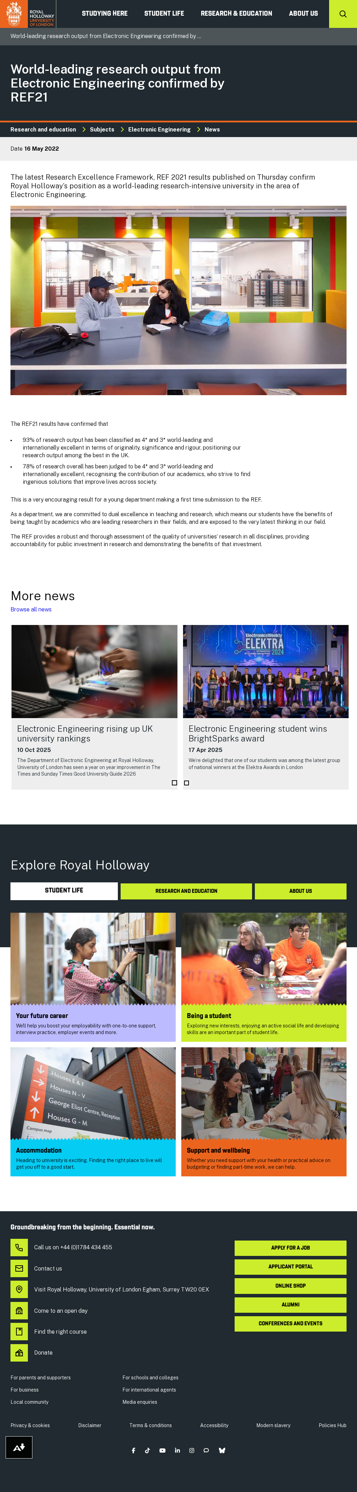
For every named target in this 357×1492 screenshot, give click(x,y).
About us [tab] (300, 891)
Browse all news (31, 609)
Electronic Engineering (159, 129)
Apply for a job (290, 1248)
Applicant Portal (290, 1267)
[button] (133, 1450)
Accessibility (214, 1425)
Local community (29, 1402)
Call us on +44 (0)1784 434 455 (73, 1247)
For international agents (149, 1390)
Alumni (290, 1305)
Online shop (290, 1286)
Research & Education (236, 13)
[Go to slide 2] (186, 783)
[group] (94, 707)
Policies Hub (333, 1425)
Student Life (164, 13)
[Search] (343, 14)
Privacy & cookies (30, 1425)
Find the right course (60, 1331)
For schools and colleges (150, 1377)
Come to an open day (61, 1311)
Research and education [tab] (186, 891)
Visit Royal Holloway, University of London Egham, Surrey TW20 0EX (121, 1289)
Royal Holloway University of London (28, 14)
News (212, 129)
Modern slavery (273, 1425)
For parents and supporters (40, 1377)
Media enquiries (139, 1402)
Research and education (43, 129)
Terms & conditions (150, 1425)
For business (24, 1390)
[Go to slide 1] (174, 782)
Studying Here (105, 13)
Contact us (48, 1268)
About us (303, 13)
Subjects (102, 129)
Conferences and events (290, 1324)
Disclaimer (89, 1425)
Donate (43, 1352)
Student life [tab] (64, 891)
